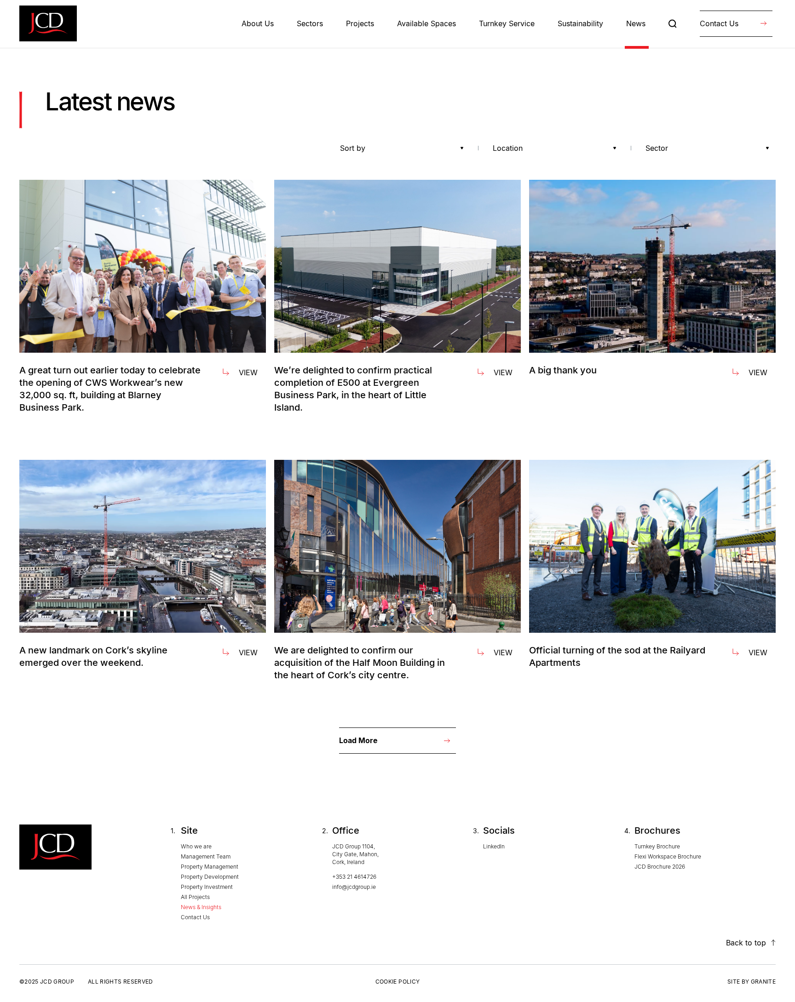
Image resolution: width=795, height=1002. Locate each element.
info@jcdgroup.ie (354, 886)
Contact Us (195, 917)
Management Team (205, 856)
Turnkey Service (507, 23)
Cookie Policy (397, 982)
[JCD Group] (48, 23)
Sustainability (580, 23)
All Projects (195, 896)
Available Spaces (426, 23)
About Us (258, 23)
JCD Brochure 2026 (659, 866)
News (635, 23)
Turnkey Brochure (657, 846)
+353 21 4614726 (354, 876)
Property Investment (207, 886)
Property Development (210, 876)
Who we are (196, 846)
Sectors (310, 23)
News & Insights (201, 907)
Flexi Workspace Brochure (667, 856)
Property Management (209, 866)
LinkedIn (494, 846)
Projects (360, 23)
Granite (763, 981)
